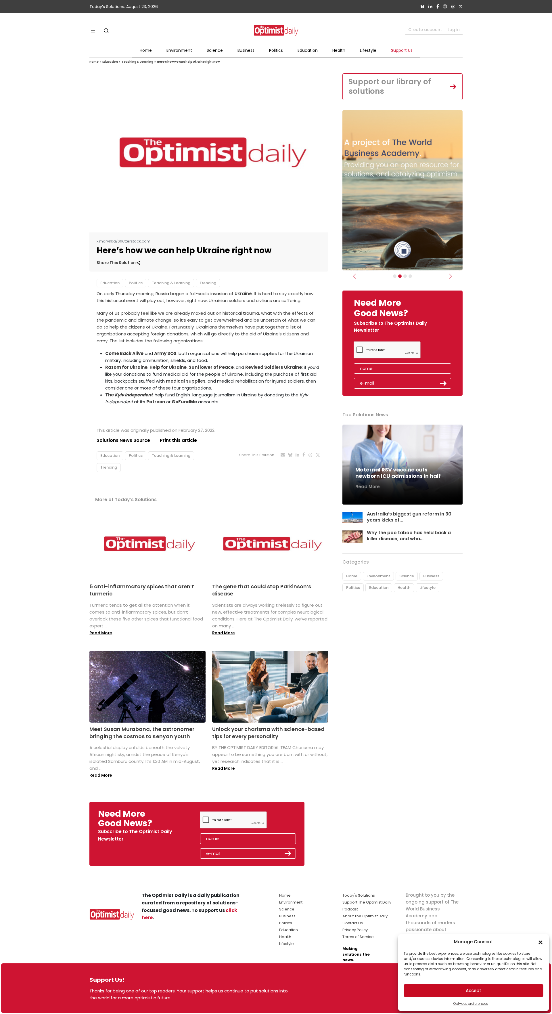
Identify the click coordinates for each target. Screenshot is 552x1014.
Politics (276, 50)
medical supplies (186, 381)
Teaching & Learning (137, 62)
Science (215, 50)
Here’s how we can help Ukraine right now (188, 62)
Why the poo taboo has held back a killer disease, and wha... (409, 535)
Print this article (178, 440)
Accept (473, 991)
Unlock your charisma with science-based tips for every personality (268, 732)
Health (338, 50)
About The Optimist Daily (365, 916)
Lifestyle (368, 50)
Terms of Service (358, 936)
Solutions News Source (123, 440)
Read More (100, 633)
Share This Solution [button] (117, 263)
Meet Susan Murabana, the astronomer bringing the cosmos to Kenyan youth (141, 732)
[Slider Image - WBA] (400, 276)
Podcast (350, 909)
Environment (179, 50)
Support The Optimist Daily (366, 902)
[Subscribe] (394, 276)
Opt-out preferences (470, 1003)
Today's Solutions (358, 895)
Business (245, 50)
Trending (208, 283)
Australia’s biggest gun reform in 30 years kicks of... (409, 517)
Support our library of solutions (389, 87)
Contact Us (352, 923)
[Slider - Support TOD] (405, 276)
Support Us (402, 50)
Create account (425, 30)
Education (308, 50)
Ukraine (243, 294)
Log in (454, 30)
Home (146, 50)
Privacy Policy (355, 930)
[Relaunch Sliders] (410, 276)
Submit (443, 383)
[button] (540, 942)
